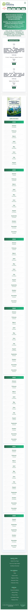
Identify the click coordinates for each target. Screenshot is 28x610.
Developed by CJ (22, 605)
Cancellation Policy (15, 597)
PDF (14, 63)
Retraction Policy (14, 580)
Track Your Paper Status (14, 563)
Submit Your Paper (15, 561)
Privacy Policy (15, 594)
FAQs (15, 573)
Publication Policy (14, 582)
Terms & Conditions (15, 590)
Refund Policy (15, 592)
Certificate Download (14, 565)
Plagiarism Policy (14, 578)
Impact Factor (15, 575)
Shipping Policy (14, 599)
